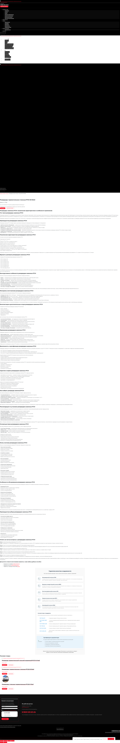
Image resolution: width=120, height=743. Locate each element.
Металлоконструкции (8, 17)
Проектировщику (5, 28)
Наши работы (5, 19)
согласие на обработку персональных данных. (10, 710)
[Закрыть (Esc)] (1, 740)
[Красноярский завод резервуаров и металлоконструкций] (10, 1)
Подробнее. (105, 738)
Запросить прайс (10, 208)
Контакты (4, 60)
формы (18, 566)
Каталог (7, 193)
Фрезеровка (7, 24)
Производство (5, 9)
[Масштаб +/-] (12, 740)
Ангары (6, 13)
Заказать (2, 208)
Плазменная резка (8, 27)
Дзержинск (2, 3)
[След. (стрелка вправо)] (5, 742)
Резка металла (7, 55)
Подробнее (11, 673)
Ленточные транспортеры (9, 18)
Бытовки (6, 12)
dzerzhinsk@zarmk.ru (3, 2)
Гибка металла (7, 22)
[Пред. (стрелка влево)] (1, 742)
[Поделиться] (5, 740)
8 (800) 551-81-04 (4, 4)
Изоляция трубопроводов (9, 14)
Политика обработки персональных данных (7, 726)
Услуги (3, 50)
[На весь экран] (9, 740)
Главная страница (2, 193)
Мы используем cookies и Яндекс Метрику (112, 732)
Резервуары (7, 10)
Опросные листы (8, 29)
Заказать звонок (4, 6)
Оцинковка (7, 23)
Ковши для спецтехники (9, 15)
